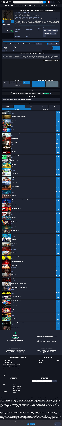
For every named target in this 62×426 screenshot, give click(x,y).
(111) (50, 93)
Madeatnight (28, 31)
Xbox (4, 384)
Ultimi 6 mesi (19, 82)
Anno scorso (13, 82)
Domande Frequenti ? (7, 371)
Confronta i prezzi (37, 50)
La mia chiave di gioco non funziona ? (10, 366)
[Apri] (10, 2)
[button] (58, 2)
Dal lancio (6, 82)
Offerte (4, 40)
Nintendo (5, 391)
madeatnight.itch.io (29, 29)
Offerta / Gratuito (17, 386)
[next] (12, 21)
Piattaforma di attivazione (29, 43)
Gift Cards (15, 384)
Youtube (57, 360)
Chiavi (39, 43)
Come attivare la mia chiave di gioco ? (11, 368)
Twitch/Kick (41, 360)
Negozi (40, 362)
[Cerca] (44, 2)
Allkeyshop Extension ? (7, 373)
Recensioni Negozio (17, 388)
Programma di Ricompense (16, 381)
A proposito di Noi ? (7, 360)
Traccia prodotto (16, 85)
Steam (27, 36)
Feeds (19, 40)
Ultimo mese (26, 82)
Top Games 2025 (16, 390)
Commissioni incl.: (52, 43)
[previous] (3, 21)
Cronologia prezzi (12, 40)
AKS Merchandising (17, 392)
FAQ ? (4, 375)
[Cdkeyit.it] (4, 2)
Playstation (5, 387)
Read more (33, 424)
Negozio (5, 43)
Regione (12, 43)
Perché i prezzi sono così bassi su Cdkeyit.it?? (12, 364)
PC (3, 380)
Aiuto (58, 424)
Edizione (18, 43)
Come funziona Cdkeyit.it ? (8, 362)
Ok (28, 424)
